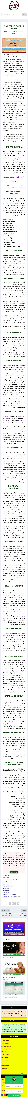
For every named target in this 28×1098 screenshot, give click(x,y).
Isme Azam (4, 1062)
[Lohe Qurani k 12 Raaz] (14, 949)
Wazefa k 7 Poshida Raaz (9, 977)
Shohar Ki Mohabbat (6, 1046)
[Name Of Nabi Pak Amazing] (14, 988)
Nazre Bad (4, 1068)
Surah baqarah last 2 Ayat (10, 880)
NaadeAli (12, 31)
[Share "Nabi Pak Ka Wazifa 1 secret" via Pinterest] (15, 903)
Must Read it (14, 872)
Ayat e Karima (6, 888)
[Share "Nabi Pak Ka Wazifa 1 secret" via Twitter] (12, 903)
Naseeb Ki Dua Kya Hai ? (9, 938)
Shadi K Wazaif (5, 1054)
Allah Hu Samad (7, 882)
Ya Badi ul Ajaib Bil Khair (9, 894)
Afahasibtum (6, 884)
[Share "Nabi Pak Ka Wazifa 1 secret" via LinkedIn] (18, 903)
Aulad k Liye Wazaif (6, 1049)
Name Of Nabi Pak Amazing (10, 997)
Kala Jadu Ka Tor (5, 1060)
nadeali (14, 33)
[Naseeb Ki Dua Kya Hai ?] (14, 929)
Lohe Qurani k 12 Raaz (8, 957)
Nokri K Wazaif (5, 1040)
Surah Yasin (6, 892)
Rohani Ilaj (4, 1051)
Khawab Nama (5, 1065)
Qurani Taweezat (6, 1043)
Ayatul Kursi (6, 890)
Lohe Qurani (6, 877)
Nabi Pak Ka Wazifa (8, 886)
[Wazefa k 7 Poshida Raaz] (14, 968)
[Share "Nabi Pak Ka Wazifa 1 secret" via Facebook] (10, 903)
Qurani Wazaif (5, 1057)
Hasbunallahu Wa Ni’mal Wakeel (11, 896)
